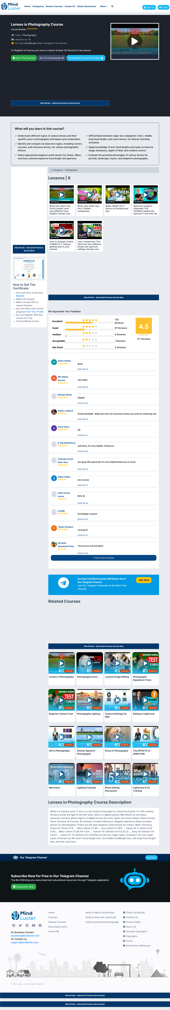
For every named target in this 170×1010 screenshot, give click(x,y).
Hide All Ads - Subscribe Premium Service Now (60, 103)
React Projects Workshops (100, 912)
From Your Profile (34, 312)
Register (20, 296)
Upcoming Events (57, 926)
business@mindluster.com (25, 935)
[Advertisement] (60, 81)
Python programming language (102, 922)
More (103, 6)
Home (27, 6)
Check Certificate (135, 912)
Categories (38, 6)
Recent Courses (54, 6)
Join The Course (25, 57)
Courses (52, 917)
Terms (129, 941)
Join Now (151, 857)
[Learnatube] (11, 5)
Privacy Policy (133, 922)
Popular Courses (57, 922)
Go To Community (51, 57)
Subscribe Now (24, 886)
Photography (71, 170)
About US (130, 926)
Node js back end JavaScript (101, 917)
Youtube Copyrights (136, 931)
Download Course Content (85, 57)
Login (164, 7)
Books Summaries (86, 6)
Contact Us (131, 917)
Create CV (70, 6)
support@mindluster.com (24, 942)
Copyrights (131, 936)
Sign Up (150, 7)
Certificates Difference (138, 945)
